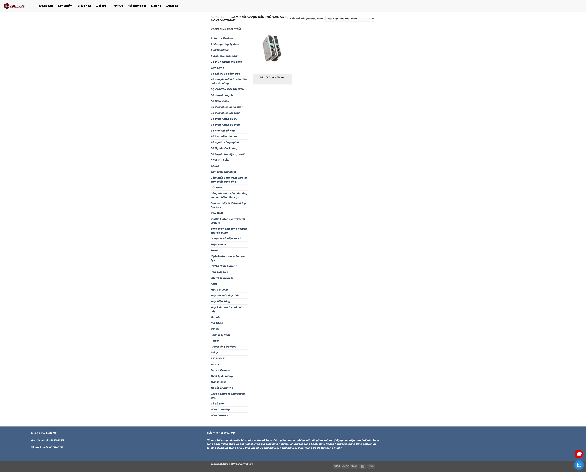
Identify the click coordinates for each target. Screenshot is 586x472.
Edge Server (218, 244)
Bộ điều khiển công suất (226, 107)
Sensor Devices (220, 370)
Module (215, 317)
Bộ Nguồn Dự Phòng (224, 148)
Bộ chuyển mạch (222, 95)
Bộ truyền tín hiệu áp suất (228, 154)
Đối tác (101, 5)
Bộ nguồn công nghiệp (225, 142)
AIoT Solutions (220, 50)
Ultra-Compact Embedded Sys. (228, 395)
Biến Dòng (217, 67)
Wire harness (219, 415)
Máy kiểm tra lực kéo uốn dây (227, 309)
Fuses (214, 250)
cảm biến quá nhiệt (223, 171)
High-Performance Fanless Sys (228, 258)
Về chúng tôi (137, 5)
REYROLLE (217, 358)
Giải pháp (84, 5)
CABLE (215, 166)
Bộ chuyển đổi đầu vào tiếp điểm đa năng (229, 81)
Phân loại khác (220, 334)
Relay (214, 352)
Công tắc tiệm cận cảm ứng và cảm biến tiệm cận (229, 195)
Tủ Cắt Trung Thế (222, 387)
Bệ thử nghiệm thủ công (226, 61)
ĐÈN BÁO (217, 213)
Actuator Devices (222, 38)
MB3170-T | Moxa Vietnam (272, 77)
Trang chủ (46, 5)
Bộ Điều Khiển (220, 101)
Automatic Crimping (224, 56)
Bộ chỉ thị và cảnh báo (225, 73)
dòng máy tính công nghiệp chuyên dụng (229, 230)
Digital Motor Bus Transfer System (228, 221)
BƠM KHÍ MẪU (220, 160)
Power (215, 340)
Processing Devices (223, 346)
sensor (215, 364)
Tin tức (118, 5)
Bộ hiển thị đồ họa (223, 130)
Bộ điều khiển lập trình (226, 113)
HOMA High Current (224, 266)
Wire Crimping (220, 409)
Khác (214, 283)
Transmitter (218, 382)
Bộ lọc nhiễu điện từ (224, 136)
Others (215, 328)
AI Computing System (225, 44)
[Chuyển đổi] (246, 284)
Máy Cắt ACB (219, 289)
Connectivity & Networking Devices (228, 205)
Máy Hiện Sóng (220, 301)
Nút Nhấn (217, 323)
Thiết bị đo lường (222, 376)
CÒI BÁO (216, 187)
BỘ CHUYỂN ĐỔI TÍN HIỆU (227, 89)
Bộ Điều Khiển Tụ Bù (224, 118)
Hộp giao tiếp (219, 272)
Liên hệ (156, 5)
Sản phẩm (65, 5)
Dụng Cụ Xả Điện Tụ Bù (226, 238)
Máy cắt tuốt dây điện (225, 295)
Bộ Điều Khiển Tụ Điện (225, 124)
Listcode (172, 5)
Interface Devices (222, 277)
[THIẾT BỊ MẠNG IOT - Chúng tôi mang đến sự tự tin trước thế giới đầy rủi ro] (16, 6)
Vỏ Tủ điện (217, 403)
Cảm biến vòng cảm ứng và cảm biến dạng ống (229, 179)
